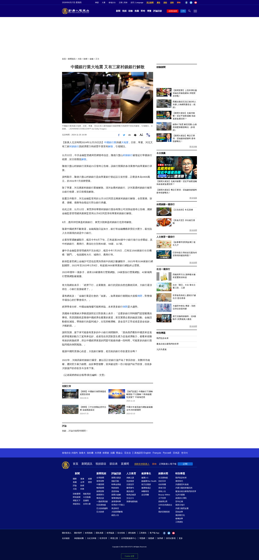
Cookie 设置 (129, 556)
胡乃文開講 (146, 484)
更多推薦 (193, 198)
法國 (112, 453)
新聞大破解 (116, 495)
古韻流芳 (130, 484)
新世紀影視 (171, 538)
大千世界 (162, 498)
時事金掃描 (116, 484)
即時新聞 (76, 497)
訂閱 (185, 464)
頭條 (130, 11)
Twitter (191, 2)
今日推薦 (161, 153)
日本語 (176, 453)
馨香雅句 (130, 488)
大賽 (103, 2)
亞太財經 (100, 512)
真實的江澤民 (181, 498)
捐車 (172, 2)
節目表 (114, 463)
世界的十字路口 (118, 505)
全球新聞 (100, 478)
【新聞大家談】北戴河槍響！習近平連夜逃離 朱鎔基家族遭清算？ (184, 116)
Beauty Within (164, 495)
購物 (178, 2)
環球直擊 (100, 481)
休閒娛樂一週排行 (165, 204)
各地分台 (112, 2)
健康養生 (146, 473)
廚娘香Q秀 (162, 501)
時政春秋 (115, 488)
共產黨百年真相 (182, 484)
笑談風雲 (130, 481)
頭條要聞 (76, 494)
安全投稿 (121, 533)
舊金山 (119, 453)
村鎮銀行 (74, 146)
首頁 (64, 59)
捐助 (165, 2)
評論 (75, 485)
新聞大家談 (116, 478)
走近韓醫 (145, 495)
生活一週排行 (163, 269)
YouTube (195, 2)
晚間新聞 (100, 488)
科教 (82, 489)
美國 (75, 482)
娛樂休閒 (163, 473)
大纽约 (74, 453)
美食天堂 (162, 488)
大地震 (124, 142)
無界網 (160, 538)
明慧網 (142, 538)
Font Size (141, 134)
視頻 (124, 11)
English (147, 453)
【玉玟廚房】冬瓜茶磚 (183, 210)
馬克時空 (115, 508)
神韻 (97, 2)
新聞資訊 (72, 59)
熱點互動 (115, 481)
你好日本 (162, 481)
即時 (143, 11)
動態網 (151, 538)
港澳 (82, 479)
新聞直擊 (100, 491)
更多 (181, 538)
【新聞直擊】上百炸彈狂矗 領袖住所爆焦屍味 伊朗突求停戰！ (185, 93)
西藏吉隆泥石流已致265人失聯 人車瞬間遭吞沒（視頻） (184, 104)
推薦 (137, 11)
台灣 (82, 482)
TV (184, 11)
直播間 (125, 463)
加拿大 (82, 453)
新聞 (118, 11)
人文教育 (131, 473)
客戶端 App (154, 533)
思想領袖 (115, 491)
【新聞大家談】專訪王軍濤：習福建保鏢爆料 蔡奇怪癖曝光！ (184, 138)
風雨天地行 (180, 505)
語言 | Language (137, 2)
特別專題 (161, 333)
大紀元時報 (91, 538)
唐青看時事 (116, 501)
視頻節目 (101, 463)
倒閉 (139, 296)
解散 (110, 146)
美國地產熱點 (132, 501)
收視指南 (89, 533)
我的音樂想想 (164, 512)
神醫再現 (145, 491)
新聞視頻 (101, 473)
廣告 (158, 2)
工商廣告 (179, 522)
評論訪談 (157, 11)
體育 (90, 482)
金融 (91, 59)
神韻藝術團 (79, 538)
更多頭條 (193, 147)
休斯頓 (106, 453)
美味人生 (162, 491)
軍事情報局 (116, 498)
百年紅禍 (179, 501)
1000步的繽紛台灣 (165, 506)
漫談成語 (130, 491)
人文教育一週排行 (165, 237)
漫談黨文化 (180, 515)
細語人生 (115, 515)
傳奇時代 (179, 481)
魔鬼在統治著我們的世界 (167, 344)
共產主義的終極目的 (183, 488)
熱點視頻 (87, 494)
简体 (125, 2)
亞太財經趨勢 (102, 508)
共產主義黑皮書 (182, 508)
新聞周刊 (100, 495)
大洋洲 (98, 453)
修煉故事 (179, 518)
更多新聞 (193, 230)
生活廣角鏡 (163, 478)
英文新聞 (150, 2)
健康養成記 (146, 488)
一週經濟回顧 (102, 501)
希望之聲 (114, 538)
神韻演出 (76, 504)
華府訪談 (100, 498)
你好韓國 (162, 484)
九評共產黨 (161, 349)
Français (157, 453)
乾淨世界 (103, 538)
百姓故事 (179, 512)
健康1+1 (144, 478)
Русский (167, 453)
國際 (75, 479)
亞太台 (127, 453)
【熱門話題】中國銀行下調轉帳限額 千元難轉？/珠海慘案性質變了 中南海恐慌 (139, 394)
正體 (120, 2)
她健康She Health (148, 481)
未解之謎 (130, 478)
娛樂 (90, 479)
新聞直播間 (173, 11)
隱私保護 (99, 533)
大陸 (79, 59)
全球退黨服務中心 (128, 538)
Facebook (186, 2)
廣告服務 (132, 533)
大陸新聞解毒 (117, 512)
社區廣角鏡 (101, 505)
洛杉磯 (90, 453)
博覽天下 (76, 500)
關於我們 (78, 533)
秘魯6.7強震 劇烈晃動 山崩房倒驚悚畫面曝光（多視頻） (185, 127)
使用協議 (110, 533)
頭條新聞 (161, 67)
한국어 (184, 453)
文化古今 (130, 498)
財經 (85, 59)
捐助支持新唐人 (141, 464)
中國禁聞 (100, 484)
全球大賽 (87, 504)
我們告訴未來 (162, 338)
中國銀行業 (110, 142)
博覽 (149, 11)
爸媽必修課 (131, 495)
